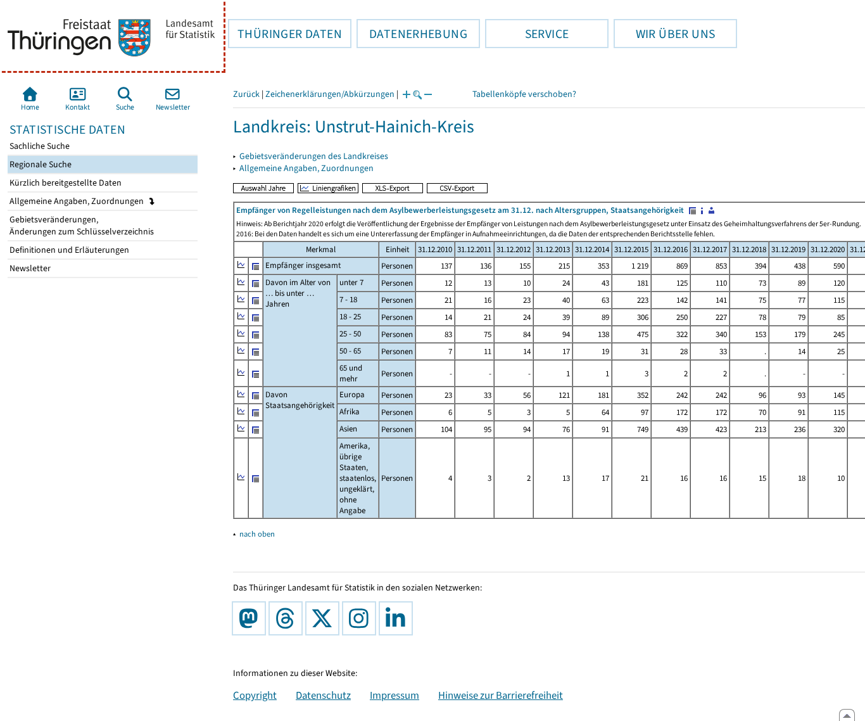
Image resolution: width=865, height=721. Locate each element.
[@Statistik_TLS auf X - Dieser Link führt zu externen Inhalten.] (324, 618)
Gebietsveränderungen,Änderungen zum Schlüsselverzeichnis (81, 226)
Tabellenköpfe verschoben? (524, 94)
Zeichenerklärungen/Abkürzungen (330, 94)
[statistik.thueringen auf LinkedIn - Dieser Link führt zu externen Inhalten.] (398, 618)
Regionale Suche (40, 164)
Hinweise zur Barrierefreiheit (500, 695)
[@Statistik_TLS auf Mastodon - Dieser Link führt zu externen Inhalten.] (251, 618)
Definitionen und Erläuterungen (68, 250)
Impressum (394, 695)
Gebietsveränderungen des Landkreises (313, 156)
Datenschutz (323, 695)
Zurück (246, 94)
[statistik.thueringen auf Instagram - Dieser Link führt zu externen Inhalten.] (361, 618)
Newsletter (29, 268)
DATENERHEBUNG (412, 33)
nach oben (257, 533)
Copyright (255, 695)
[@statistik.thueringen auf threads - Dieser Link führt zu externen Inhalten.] (288, 618)
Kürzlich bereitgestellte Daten (65, 183)
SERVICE (527, 33)
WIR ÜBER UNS (664, 33)
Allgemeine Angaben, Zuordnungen (78, 201)
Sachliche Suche (39, 146)
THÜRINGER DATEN (285, 33)
